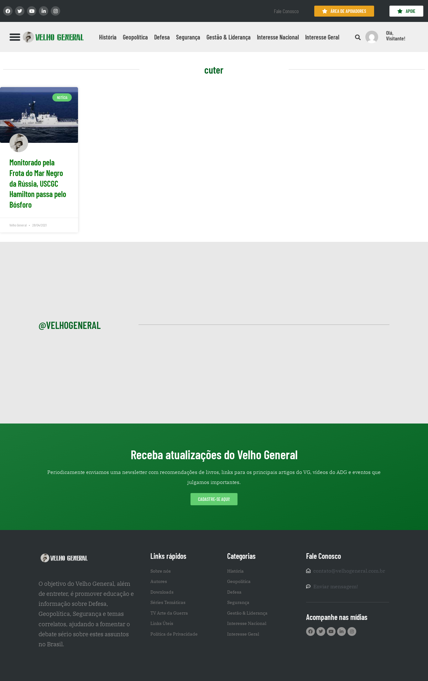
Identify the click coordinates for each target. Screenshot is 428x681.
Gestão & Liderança (228, 37)
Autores (158, 581)
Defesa (162, 37)
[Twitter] (19, 11)
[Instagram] (55, 11)
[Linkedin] (43, 11)
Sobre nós (160, 571)
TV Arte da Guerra (169, 613)
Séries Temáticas (167, 602)
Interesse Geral (322, 37)
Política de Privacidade (174, 634)
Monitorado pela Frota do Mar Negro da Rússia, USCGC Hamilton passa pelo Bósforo (37, 183)
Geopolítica (135, 37)
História (108, 37)
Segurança (188, 37)
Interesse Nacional (278, 37)
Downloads (162, 592)
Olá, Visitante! (395, 35)
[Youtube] (31, 11)
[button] (15, 37)
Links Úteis (161, 623)
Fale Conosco (286, 11)
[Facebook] (8, 11)
